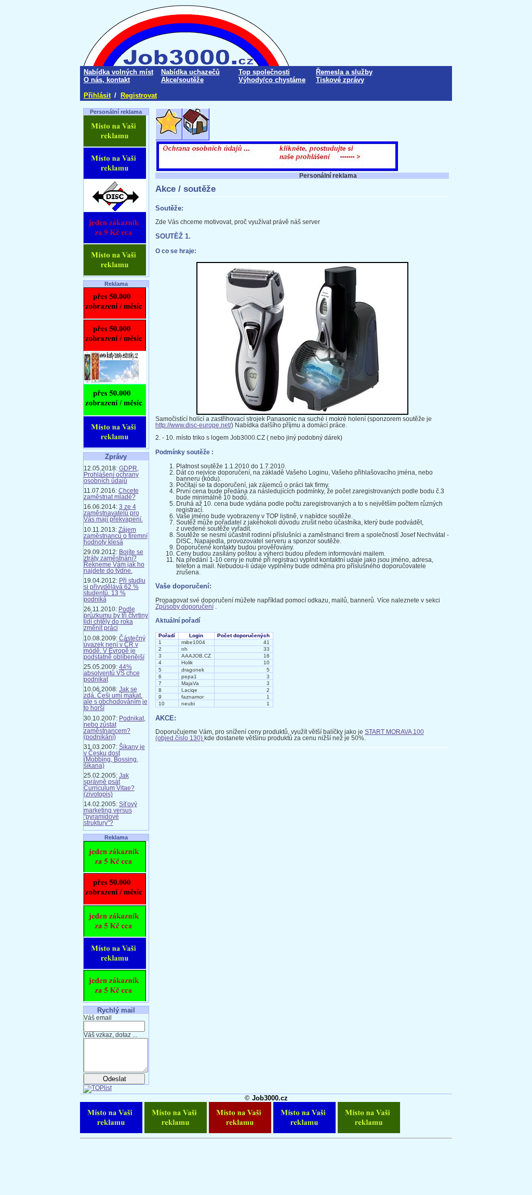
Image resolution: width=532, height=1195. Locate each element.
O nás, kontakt (107, 80)
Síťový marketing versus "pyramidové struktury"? (110, 813)
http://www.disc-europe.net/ (193, 425)
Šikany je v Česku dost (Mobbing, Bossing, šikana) (114, 756)
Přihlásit (97, 95)
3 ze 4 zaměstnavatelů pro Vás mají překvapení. (113, 513)
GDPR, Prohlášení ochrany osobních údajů (111, 474)
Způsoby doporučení (184, 606)
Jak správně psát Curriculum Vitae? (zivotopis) (109, 784)
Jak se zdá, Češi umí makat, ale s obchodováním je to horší (116, 698)
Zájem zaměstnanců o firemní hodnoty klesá (116, 536)
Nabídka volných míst (118, 72)
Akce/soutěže (182, 80)
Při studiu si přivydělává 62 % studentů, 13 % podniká (114, 589)
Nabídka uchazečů (190, 72)
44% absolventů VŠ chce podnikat (112, 673)
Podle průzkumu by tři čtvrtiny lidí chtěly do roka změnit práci (116, 618)
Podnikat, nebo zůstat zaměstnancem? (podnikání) (114, 727)
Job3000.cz (270, 1098)
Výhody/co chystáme (271, 80)
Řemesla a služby (344, 72)
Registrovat (139, 95)
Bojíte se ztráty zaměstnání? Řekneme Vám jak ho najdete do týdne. (114, 561)
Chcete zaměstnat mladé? (111, 494)
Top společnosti (264, 72)
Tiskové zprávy (340, 80)
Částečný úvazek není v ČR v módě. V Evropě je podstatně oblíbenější (114, 647)
